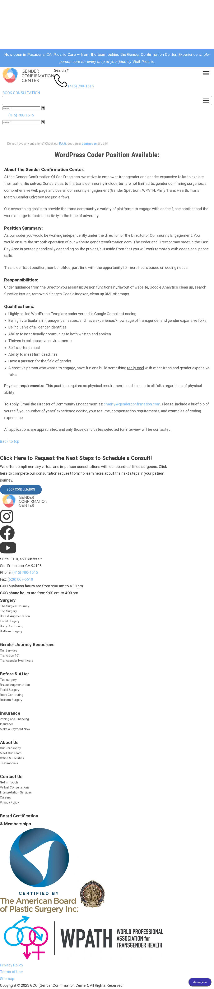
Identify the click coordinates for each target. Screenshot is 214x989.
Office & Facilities (12, 758)
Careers (5, 797)
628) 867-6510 (21, 579)
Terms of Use (11, 972)
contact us (89, 143)
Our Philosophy (10, 748)
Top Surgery (8, 611)
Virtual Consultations (14, 787)
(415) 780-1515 (81, 86)
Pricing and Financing (14, 719)
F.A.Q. (63, 143)
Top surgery (8, 680)
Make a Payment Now (15, 729)
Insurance (7, 724)
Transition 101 (10, 655)
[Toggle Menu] (206, 73)
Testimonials (9, 763)
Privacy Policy (9, 802)
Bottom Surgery (11, 631)
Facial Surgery (9, 621)
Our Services (8, 650)
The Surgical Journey (14, 606)
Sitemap (7, 978)
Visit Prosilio (143, 61)
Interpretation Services (16, 792)
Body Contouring (11, 626)
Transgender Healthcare (16, 660)
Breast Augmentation (15, 616)
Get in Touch (9, 782)
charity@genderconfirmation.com (132, 404)
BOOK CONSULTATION (21, 93)
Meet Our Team (11, 753)
